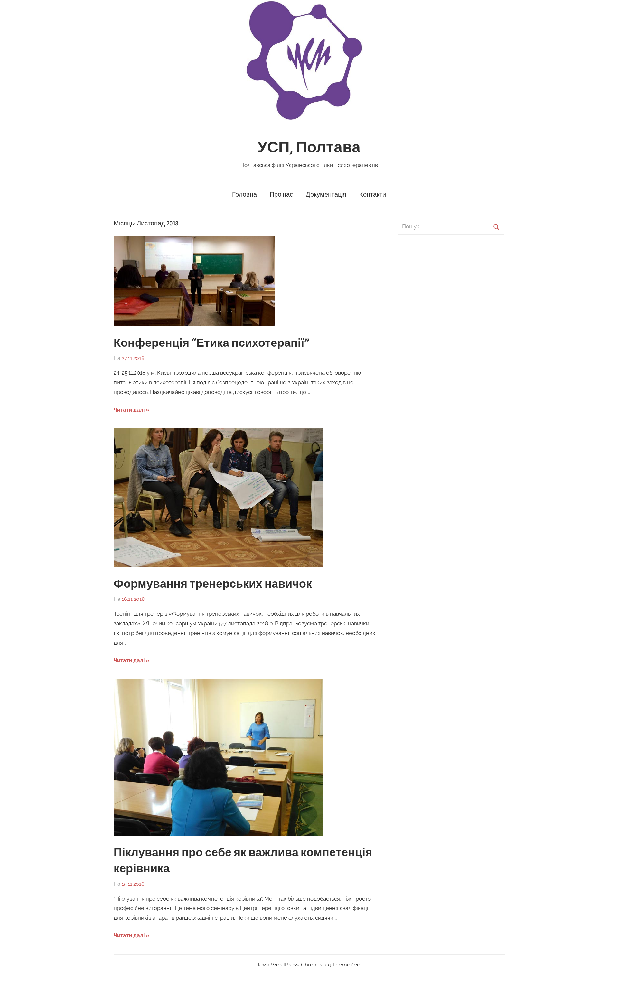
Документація (326, 194)
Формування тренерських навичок (213, 584)
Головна (244, 194)
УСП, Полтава (309, 147)
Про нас (281, 194)
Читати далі (129, 410)
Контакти (372, 194)
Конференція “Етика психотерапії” (211, 343)
